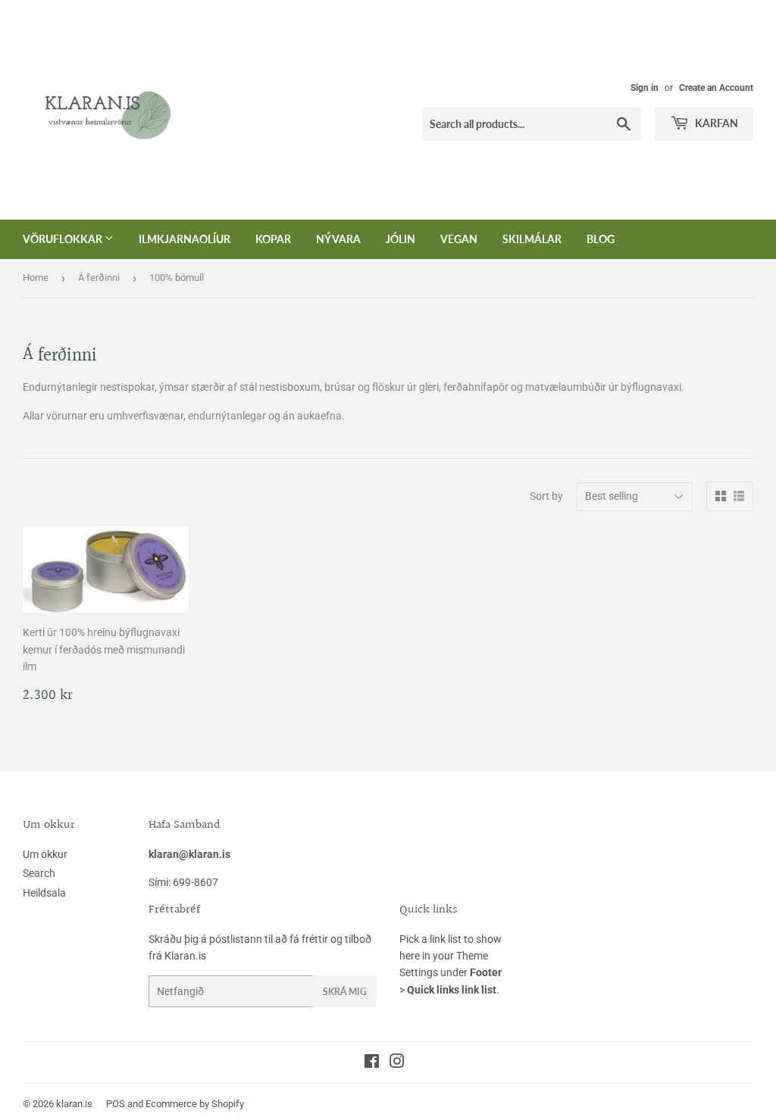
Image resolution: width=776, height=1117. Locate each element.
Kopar (273, 238)
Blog (601, 238)
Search (39, 873)
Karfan (715, 123)
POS (115, 1103)
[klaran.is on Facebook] (372, 1063)
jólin (400, 238)
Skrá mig (345, 991)
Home (35, 277)
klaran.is (74, 1103)
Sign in (644, 88)
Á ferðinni (99, 277)
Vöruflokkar (64, 238)
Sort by (546, 496)
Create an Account (716, 88)
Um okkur (45, 854)
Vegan (458, 238)
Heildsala (44, 893)
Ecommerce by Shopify (195, 1103)
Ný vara (338, 238)
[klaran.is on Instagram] (397, 1063)
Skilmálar (532, 238)
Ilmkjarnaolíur (184, 238)
